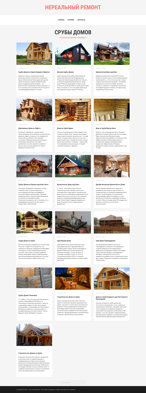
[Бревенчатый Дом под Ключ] (112, 53)
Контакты (81, 20)
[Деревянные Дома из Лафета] (34, 110)
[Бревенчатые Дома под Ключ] (73, 166)
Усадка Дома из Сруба (26, 241)
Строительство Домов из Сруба (30, 353)
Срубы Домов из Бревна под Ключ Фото (33, 184)
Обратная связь (61, 389)
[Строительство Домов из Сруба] (34, 334)
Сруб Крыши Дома (64, 241)
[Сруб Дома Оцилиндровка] (112, 222)
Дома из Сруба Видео (65, 128)
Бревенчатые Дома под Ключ (68, 184)
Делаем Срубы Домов (65, 72)
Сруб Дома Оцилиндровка (105, 241)
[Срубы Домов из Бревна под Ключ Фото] (34, 166)
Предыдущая (65, 382)
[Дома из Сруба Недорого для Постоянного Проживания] (112, 278)
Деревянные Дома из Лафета (29, 128)
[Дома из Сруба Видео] (73, 110)
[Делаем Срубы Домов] (73, 53)
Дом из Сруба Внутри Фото (106, 128)
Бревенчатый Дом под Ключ (106, 72)
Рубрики (71, 20)
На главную (71, 389)
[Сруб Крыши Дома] (73, 222)
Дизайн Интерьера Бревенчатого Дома (110, 184)
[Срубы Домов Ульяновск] (34, 277)
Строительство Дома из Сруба (68, 297)
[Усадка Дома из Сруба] (34, 222)
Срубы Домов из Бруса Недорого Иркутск (34, 72)
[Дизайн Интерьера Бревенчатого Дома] (112, 166)
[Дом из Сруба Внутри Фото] (112, 110)
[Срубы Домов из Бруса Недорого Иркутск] (34, 53)
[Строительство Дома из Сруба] (73, 278)
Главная (61, 20)
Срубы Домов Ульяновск (27, 295)
